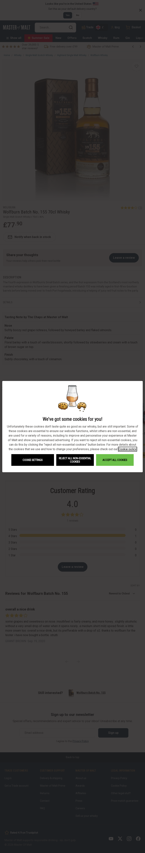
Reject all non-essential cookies (75, 460)
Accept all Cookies (115, 460)
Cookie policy (128, 449)
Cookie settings (33, 460)
